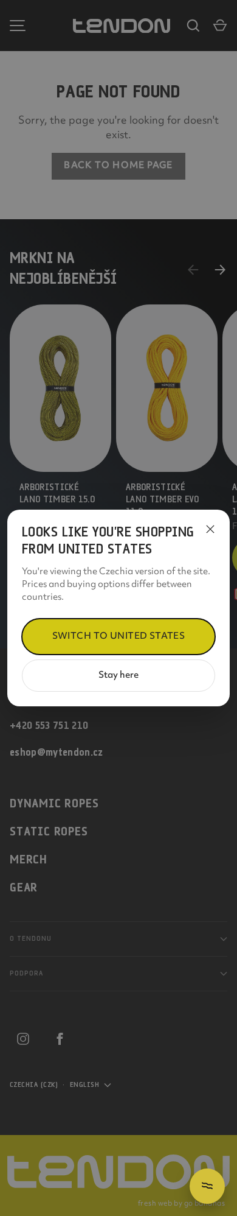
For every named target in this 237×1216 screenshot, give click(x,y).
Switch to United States (118, 636)
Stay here (118, 675)
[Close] (210, 529)
